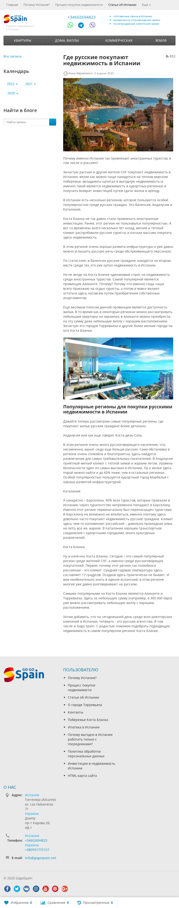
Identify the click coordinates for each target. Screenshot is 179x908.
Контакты (75, 712)
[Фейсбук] (7, 889)
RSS (173, 56)
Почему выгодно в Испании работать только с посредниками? (90, 739)
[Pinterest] (55, 889)
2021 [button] (29, 84)
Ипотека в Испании (84, 727)
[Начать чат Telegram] (82, 26)
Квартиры (22, 40)
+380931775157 (37, 849)
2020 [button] (11, 93)
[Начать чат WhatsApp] (72, 26)
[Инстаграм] (36, 889)
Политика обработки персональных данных (86, 753)
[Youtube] (45, 889)
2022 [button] (11, 84)
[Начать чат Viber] (92, 26)
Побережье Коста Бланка (88, 719)
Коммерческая (118, 40)
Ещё (145, 5)
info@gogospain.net (40, 858)
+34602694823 (82, 17)
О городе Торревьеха (85, 705)
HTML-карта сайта (82, 775)
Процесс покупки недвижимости (79, 5)
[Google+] (64, 889)
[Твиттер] (17, 889)
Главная (12, 5)
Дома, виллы (67, 40)
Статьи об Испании (122, 5)
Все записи (12, 56)
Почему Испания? (37, 5)
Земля (160, 40)
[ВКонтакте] (26, 889)
